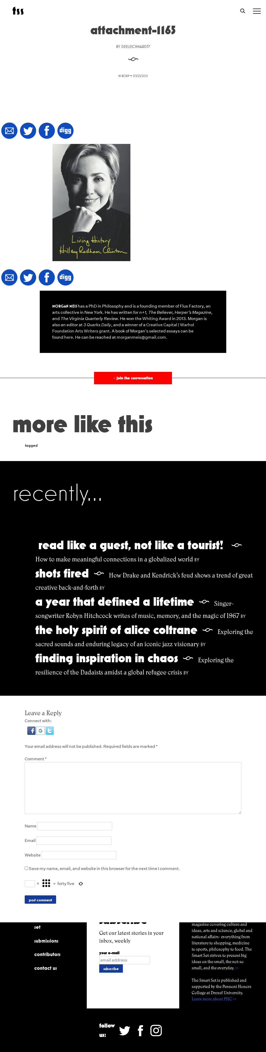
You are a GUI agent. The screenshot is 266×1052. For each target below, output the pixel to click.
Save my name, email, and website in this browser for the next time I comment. (104, 868)
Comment (36, 758)
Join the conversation (133, 377)
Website (33, 855)
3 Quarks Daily (97, 324)
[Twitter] (28, 131)
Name (30, 826)
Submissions (46, 940)
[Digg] (65, 131)
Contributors (47, 954)
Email (30, 840)
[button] (31, 733)
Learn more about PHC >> (214, 999)
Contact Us (45, 968)
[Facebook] (46, 131)
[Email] (9, 131)
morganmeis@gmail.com (141, 337)
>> (237, 967)
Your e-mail (109, 952)
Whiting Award (156, 318)
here (68, 337)
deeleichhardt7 (135, 46)
